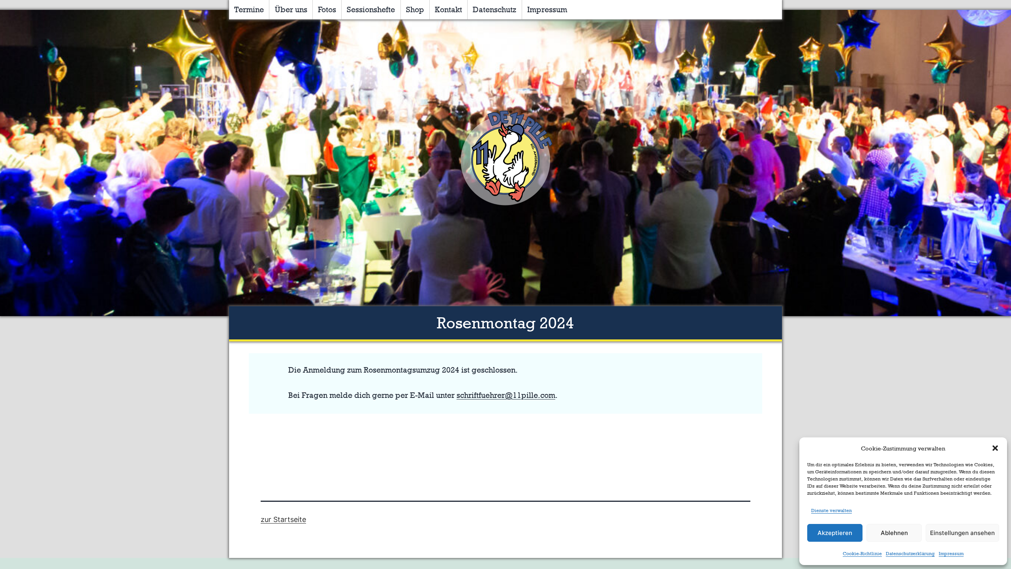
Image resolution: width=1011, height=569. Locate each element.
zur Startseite (283, 519)
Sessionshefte (371, 9)
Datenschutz (494, 9)
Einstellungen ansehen (962, 533)
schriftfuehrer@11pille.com (506, 395)
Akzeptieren (834, 533)
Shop (415, 9)
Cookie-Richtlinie (862, 553)
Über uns (291, 9)
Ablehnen (894, 533)
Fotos (327, 9)
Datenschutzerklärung (910, 553)
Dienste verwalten (831, 510)
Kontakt (448, 9)
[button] (995, 448)
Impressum (951, 553)
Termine (249, 9)
